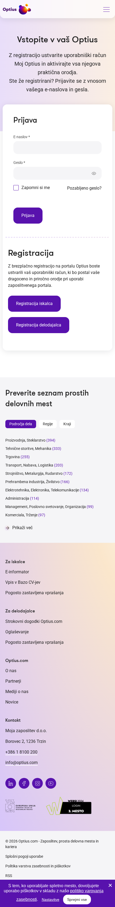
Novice (11, 702)
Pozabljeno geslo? (84, 188)
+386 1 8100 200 (21, 752)
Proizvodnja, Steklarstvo (25, 440)
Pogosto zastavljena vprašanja (34, 592)
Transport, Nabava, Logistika (29, 465)
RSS (8, 876)
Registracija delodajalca (38, 325)
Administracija (17, 498)
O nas (10, 670)
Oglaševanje (17, 631)
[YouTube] (50, 783)
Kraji (67, 424)
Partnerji (13, 681)
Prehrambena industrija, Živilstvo (32, 482)
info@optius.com (21, 762)
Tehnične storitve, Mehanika (28, 448)
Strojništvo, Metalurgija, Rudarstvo (34, 473)
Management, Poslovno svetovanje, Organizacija (45, 507)
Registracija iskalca (34, 303)
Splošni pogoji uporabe (24, 856)
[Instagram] (37, 783)
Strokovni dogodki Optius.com (33, 621)
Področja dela (20, 424)
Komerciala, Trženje (21, 515)
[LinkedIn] (10, 783)
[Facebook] (24, 783)
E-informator (17, 571)
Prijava (27, 215)
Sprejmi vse (77, 899)
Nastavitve (50, 899)
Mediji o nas (16, 691)
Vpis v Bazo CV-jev (22, 582)
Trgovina (12, 457)
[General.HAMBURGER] (106, 10)
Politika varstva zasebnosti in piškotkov (38, 866)
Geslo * (19, 162)
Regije (48, 424)
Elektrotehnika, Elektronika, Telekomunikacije (42, 490)
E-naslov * (21, 137)
